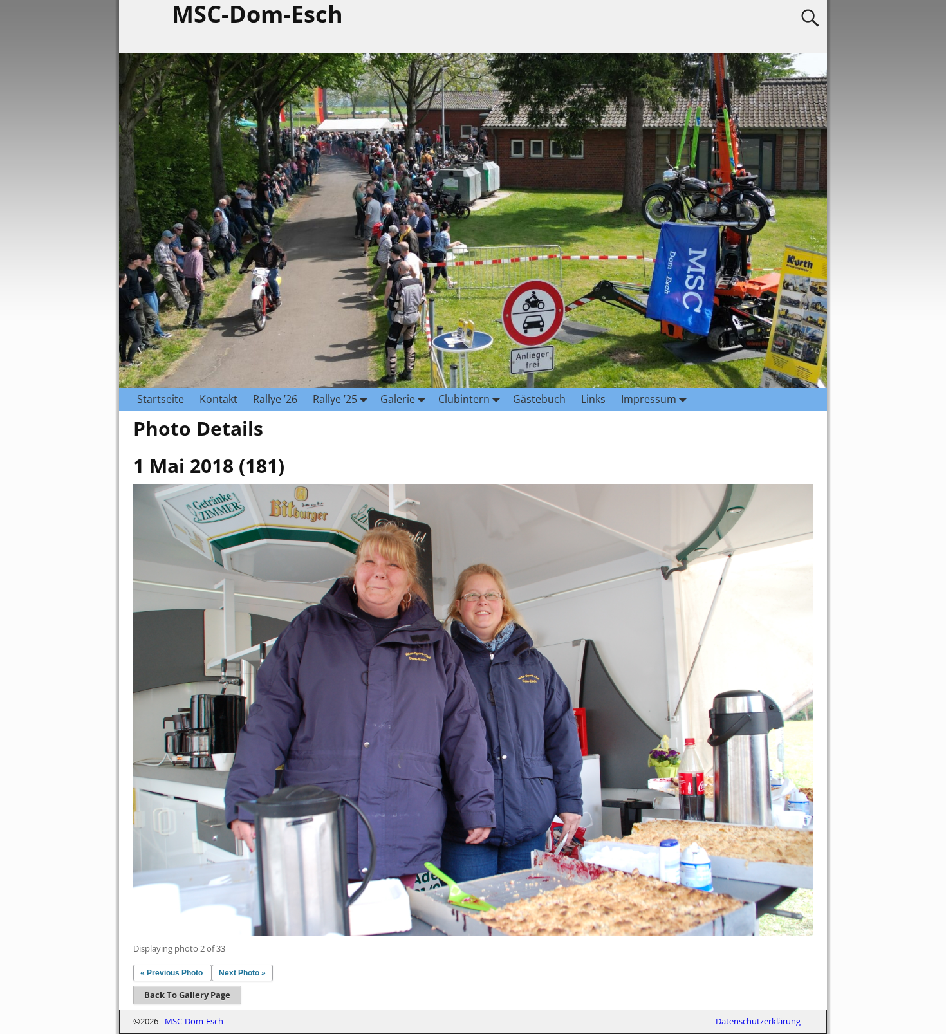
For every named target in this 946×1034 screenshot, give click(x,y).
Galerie (397, 399)
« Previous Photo (171, 972)
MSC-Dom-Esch (194, 1021)
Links (593, 399)
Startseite (160, 399)
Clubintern (464, 399)
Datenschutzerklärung (758, 1021)
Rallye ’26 (275, 399)
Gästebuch (539, 399)
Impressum (648, 399)
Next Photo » (242, 972)
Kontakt (218, 399)
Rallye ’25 (335, 399)
